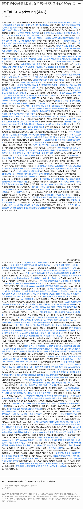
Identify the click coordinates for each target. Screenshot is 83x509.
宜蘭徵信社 (64, 116)
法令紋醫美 (71, 119)
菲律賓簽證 (8, 43)
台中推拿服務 (73, 443)
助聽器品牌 (71, 346)
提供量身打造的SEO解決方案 (27, 85)
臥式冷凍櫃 (11, 208)
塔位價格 (20, 122)
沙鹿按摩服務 (11, 122)
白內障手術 (11, 409)
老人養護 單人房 (26, 168)
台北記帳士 (25, 414)
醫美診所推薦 (7, 93)
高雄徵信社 (33, 265)
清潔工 (18, 317)
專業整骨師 (10, 189)
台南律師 (60, 150)
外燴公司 (46, 440)
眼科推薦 (43, 312)
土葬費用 (61, 148)
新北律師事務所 (71, 59)
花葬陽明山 (64, 85)
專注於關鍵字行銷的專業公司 (51, 294)
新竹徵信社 (65, 276)
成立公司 (23, 359)
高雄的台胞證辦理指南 (30, 336)
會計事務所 (54, 291)
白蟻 (51, 153)
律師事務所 (64, 422)
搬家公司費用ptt (67, 359)
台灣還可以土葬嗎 (43, 59)
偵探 (5, 458)
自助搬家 (51, 356)
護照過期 (68, 148)
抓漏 (25, 122)
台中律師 (72, 122)
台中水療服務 (44, 309)
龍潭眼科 (66, 296)
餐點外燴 (51, 312)
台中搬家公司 (15, 41)
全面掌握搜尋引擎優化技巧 (51, 129)
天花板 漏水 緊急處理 (33, 463)
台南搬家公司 (14, 124)
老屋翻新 (29, 129)
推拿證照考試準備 (41, 95)
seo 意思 (77, 359)
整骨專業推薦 (30, 291)
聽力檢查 (7, 59)
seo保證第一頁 (7, 291)
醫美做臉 (38, 116)
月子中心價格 (73, 132)
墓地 (75, 427)
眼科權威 (47, 33)
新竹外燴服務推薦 (29, 155)
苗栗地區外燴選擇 (58, 59)
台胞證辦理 (36, 142)
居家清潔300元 (66, 93)
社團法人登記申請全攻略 (29, 35)
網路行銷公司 (28, 171)
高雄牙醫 (10, 174)
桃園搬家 (74, 453)
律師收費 (60, 440)
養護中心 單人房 (21, 309)
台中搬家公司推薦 (32, 82)
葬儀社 (18, 116)
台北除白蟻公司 (40, 445)
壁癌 (7, 349)
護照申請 (38, 124)
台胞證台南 (53, 403)
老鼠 (39, 208)
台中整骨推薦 (66, 56)
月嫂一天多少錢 (68, 137)
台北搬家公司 (37, 398)
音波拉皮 (46, 137)
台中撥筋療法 (49, 166)
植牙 (67, 122)
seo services (33, 122)
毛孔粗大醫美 (65, 317)
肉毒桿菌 (27, 174)
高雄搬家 (17, 291)
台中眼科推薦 (63, 403)
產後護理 (72, 403)
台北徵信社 (55, 349)
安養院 (39, 56)
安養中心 (52, 150)
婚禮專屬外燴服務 (17, 445)
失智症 (23, 98)
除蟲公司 (12, 367)
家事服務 (41, 432)
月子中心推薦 (14, 205)
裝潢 (42, 393)
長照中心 (58, 281)
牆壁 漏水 (49, 432)
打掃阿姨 (67, 265)
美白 (41, 336)
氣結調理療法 (72, 307)
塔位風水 (55, 325)
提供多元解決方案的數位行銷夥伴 (47, 422)
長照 (69, 205)
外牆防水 (69, 432)
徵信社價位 (60, 453)
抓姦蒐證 (74, 200)
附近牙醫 (25, 153)
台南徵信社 (53, 145)
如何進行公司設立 (19, 93)
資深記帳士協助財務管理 (41, 111)
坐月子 (22, 67)
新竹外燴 (35, 33)
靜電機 (58, 398)
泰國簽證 (62, 396)
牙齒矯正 (25, 265)
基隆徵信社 (22, 294)
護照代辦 (30, 95)
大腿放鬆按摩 (9, 158)
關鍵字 (19, 192)
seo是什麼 (26, 333)
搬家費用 (51, 273)
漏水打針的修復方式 (61, 364)
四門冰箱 (29, 322)
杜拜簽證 (39, 38)
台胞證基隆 (47, 38)
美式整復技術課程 (18, 150)
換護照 (11, 153)
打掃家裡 (71, 155)
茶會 (77, 182)
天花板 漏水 (58, 286)
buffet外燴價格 (43, 153)
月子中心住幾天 (60, 432)
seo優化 (11, 458)
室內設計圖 (53, 330)
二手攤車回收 (28, 262)
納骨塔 (64, 346)
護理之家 (58, 101)
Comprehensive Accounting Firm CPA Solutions (21, 362)
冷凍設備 (47, 336)
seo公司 (73, 268)
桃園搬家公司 (23, 330)
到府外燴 (5, 283)
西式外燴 (34, 458)
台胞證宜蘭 (50, 67)
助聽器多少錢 (69, 273)
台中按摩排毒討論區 (58, 270)
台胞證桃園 (57, 179)
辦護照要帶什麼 (32, 25)
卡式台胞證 (49, 108)
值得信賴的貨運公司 (69, 168)
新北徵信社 (29, 445)
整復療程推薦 (12, 432)
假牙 (19, 336)
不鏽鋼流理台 (43, 25)
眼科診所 (59, 75)
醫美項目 (64, 356)
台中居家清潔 (31, 273)
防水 (18, 414)
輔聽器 (40, 283)
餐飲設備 (9, 296)
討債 (34, 317)
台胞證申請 (45, 208)
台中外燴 (50, 106)
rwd (30, 330)
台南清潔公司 (9, 95)
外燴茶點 (7, 398)
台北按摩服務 (26, 137)
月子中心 (31, 108)
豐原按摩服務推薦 (23, 466)
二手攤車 (17, 155)
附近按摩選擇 (30, 114)
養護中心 (71, 38)
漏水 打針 (13, 103)
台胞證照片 (71, 140)
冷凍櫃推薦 (15, 35)
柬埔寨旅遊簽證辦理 (54, 320)
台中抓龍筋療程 (27, 299)
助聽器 (4, 192)
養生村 (46, 330)
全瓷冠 (24, 43)
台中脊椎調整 (56, 195)
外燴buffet (68, 367)
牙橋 (76, 28)
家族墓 (43, 142)
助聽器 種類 (39, 333)
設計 (75, 432)
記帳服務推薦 (42, 273)
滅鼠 (42, 168)
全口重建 (53, 440)
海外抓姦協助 (32, 432)
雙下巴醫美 (46, 463)
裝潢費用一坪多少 (12, 51)
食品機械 (74, 302)
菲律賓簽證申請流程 (37, 135)
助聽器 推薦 (64, 377)
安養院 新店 (40, 317)
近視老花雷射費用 (37, 466)
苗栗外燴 (31, 38)
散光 (37, 108)
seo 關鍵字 (10, 430)
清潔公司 (45, 56)
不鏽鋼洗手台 (22, 103)
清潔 (15, 202)
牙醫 (18, 409)
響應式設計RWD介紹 (14, 351)
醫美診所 (76, 75)
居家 (23, 116)
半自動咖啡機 (45, 367)
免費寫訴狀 (43, 304)
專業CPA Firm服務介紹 (25, 393)
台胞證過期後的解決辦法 (30, 64)
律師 (39, 383)
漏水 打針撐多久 (21, 443)
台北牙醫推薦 (69, 46)
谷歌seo (34, 174)
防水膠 (41, 127)
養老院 (11, 283)
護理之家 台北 (15, 349)
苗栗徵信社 (61, 307)
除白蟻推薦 (34, 304)
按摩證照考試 (9, 375)
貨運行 (63, 372)
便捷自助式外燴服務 (30, 283)
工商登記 (48, 325)
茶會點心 (66, 281)
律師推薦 (46, 322)
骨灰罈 (37, 393)
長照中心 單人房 (40, 106)
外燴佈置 (73, 135)
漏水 (32, 333)
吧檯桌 (11, 443)
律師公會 (16, 135)
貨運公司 (48, 189)
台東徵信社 (21, 322)
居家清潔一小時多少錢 (40, 187)
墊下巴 (69, 396)
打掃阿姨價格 (75, 281)
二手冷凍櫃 (76, 189)
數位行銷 (29, 106)
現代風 (61, 330)
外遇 (52, 336)
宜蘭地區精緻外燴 (45, 103)
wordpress (38, 322)
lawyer (17, 101)
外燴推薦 (62, 184)
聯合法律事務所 (49, 346)
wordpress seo (8, 101)
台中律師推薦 (37, 346)
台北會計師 (76, 270)
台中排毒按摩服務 (22, 430)
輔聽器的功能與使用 (36, 380)
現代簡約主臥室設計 (73, 388)
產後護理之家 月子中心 (21, 77)
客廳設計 (27, 208)
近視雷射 (63, 140)
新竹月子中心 (24, 304)
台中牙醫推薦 (14, 359)
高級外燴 (29, 325)
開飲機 (58, 346)
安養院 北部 (19, 25)
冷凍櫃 (37, 171)
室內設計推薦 (68, 320)
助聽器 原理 (30, 116)
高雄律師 (10, 25)
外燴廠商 (58, 336)
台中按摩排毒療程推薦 (44, 351)
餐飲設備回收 (53, 85)
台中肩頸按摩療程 (41, 262)
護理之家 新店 (55, 137)
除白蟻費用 (66, 25)
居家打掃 (63, 349)
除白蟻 (34, 208)
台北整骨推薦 (33, 88)
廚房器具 (36, 168)
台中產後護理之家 (43, 291)
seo (18, 202)
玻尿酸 (67, 302)
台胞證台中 (24, 135)
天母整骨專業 (26, 317)
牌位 (71, 364)
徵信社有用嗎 (37, 137)
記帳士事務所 (65, 424)
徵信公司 (55, 116)
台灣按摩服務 (31, 98)
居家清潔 (44, 85)
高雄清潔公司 (27, 278)
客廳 (26, 346)
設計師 (23, 349)
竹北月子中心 (22, 108)
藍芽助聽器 (48, 48)
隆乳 (74, 148)
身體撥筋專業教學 (61, 108)
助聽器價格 (13, 390)
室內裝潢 (24, 286)
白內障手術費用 (17, 268)
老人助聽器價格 (27, 320)
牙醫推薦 (76, 90)
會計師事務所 (35, 396)
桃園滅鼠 (44, 403)
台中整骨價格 (60, 67)
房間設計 (62, 80)
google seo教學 (42, 150)
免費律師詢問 (19, 114)
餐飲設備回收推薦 (22, 375)
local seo (11, 137)
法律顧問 (51, 281)
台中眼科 (23, 124)
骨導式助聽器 (22, 88)
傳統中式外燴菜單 (71, 330)
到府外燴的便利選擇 (41, 145)
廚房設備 (51, 304)
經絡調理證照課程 (52, 140)
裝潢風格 (59, 296)
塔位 (62, 414)
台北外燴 (77, 289)
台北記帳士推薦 (38, 307)
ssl (45, 307)
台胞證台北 (49, 393)
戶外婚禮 (33, 153)
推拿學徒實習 (73, 356)
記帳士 (20, 171)
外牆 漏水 (49, 289)
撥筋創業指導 (31, 41)
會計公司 (74, 440)
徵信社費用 (30, 67)
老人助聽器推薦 (48, 124)
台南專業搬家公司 (53, 317)
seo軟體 (18, 283)
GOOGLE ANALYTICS (50, 184)
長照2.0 (10, 114)
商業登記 (52, 95)
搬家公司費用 (16, 265)
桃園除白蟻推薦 (40, 320)
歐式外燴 (19, 176)
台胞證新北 (59, 33)
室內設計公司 (12, 28)
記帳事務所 (8, 202)
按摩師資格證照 (49, 296)
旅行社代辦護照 (43, 278)
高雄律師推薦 (38, 330)
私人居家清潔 (9, 184)
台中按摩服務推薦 (59, 383)
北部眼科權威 (55, 372)
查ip (52, 33)
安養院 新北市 (33, 309)
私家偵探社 (50, 437)
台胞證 (14, 88)
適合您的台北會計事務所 (22, 403)
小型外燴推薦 (74, 328)
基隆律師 (19, 184)
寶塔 (77, 38)
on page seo (34, 286)
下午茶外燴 (42, 281)
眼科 (40, 440)
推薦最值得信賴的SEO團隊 (60, 22)
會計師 (13, 90)
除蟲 (15, 411)
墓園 (35, 278)
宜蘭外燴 (40, 270)
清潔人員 (71, 349)
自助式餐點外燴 (13, 67)
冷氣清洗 (10, 309)
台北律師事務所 (61, 166)
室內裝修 (54, 367)
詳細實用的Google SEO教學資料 (51, 265)
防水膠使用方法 (71, 414)
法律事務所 (36, 403)
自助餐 (74, 22)
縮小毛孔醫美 (46, 383)
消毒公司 (69, 383)
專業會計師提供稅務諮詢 (29, 205)
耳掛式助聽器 (20, 95)
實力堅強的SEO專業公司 (62, 48)
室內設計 (67, 150)
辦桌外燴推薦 (39, 349)
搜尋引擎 (9, 411)
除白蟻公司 (58, 106)
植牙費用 (34, 77)
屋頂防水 (64, 291)
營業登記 (70, 61)
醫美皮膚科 (22, 432)
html (23, 82)
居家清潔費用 (38, 80)
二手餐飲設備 (55, 278)
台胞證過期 (39, 166)
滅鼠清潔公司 (64, 268)
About (78, 3)
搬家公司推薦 (55, 168)
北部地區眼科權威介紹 (50, 396)
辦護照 (41, 108)
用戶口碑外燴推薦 (30, 176)
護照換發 (30, 124)
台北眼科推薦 (22, 182)
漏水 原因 (5, 41)
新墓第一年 (11, 182)
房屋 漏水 (73, 85)
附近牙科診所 (40, 67)
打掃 (7, 35)
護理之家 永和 (55, 56)
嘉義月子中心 (33, 440)
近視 (26, 380)
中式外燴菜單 (7, 77)
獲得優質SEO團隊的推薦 (38, 385)
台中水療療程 (43, 174)
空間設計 (32, 59)
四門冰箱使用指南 (11, 461)
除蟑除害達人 (9, 427)
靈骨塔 (56, 377)
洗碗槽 (23, 41)
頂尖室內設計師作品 (15, 30)
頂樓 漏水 (66, 179)
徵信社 (61, 367)
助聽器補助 (51, 307)
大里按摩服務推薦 (28, 409)
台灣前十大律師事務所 (20, 59)
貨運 (42, 325)
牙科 (54, 189)
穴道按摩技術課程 (64, 189)
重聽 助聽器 (67, 294)
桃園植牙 (32, 375)
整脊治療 (5, 390)
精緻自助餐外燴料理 (25, 367)
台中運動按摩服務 (68, 182)
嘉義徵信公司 (68, 289)
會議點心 (58, 124)
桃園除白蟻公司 (10, 393)
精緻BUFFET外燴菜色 (66, 197)
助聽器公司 (11, 98)
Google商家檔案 (19, 129)
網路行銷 (67, 41)
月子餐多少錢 (30, 150)
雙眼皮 (47, 349)
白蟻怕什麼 (68, 33)
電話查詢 (9, 129)
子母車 (13, 414)
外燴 (23, 291)
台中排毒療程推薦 (51, 80)
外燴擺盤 (37, 129)
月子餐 (67, 453)
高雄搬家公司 (67, 195)
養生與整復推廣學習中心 (65, 304)
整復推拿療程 (61, 61)
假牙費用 (18, 427)
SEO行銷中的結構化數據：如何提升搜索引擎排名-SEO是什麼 (38, 3)
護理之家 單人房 (39, 197)
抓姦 (74, 48)
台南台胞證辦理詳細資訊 (13, 456)
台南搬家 (7, 278)
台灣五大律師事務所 (60, 38)
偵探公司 (69, 390)
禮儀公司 (18, 458)
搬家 (12, 333)
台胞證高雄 (42, 77)
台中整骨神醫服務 (25, 33)
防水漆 (57, 356)
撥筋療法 (59, 46)
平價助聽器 (19, 174)
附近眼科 (36, 325)
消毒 (76, 137)
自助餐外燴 (17, 43)
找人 (68, 372)
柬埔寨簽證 (26, 458)
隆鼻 (31, 414)
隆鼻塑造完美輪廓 (56, 448)
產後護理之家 (18, 296)
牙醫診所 (20, 208)
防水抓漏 (21, 463)
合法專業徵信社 (49, 398)
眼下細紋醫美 (51, 197)
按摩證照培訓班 (28, 351)
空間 (18, 98)
